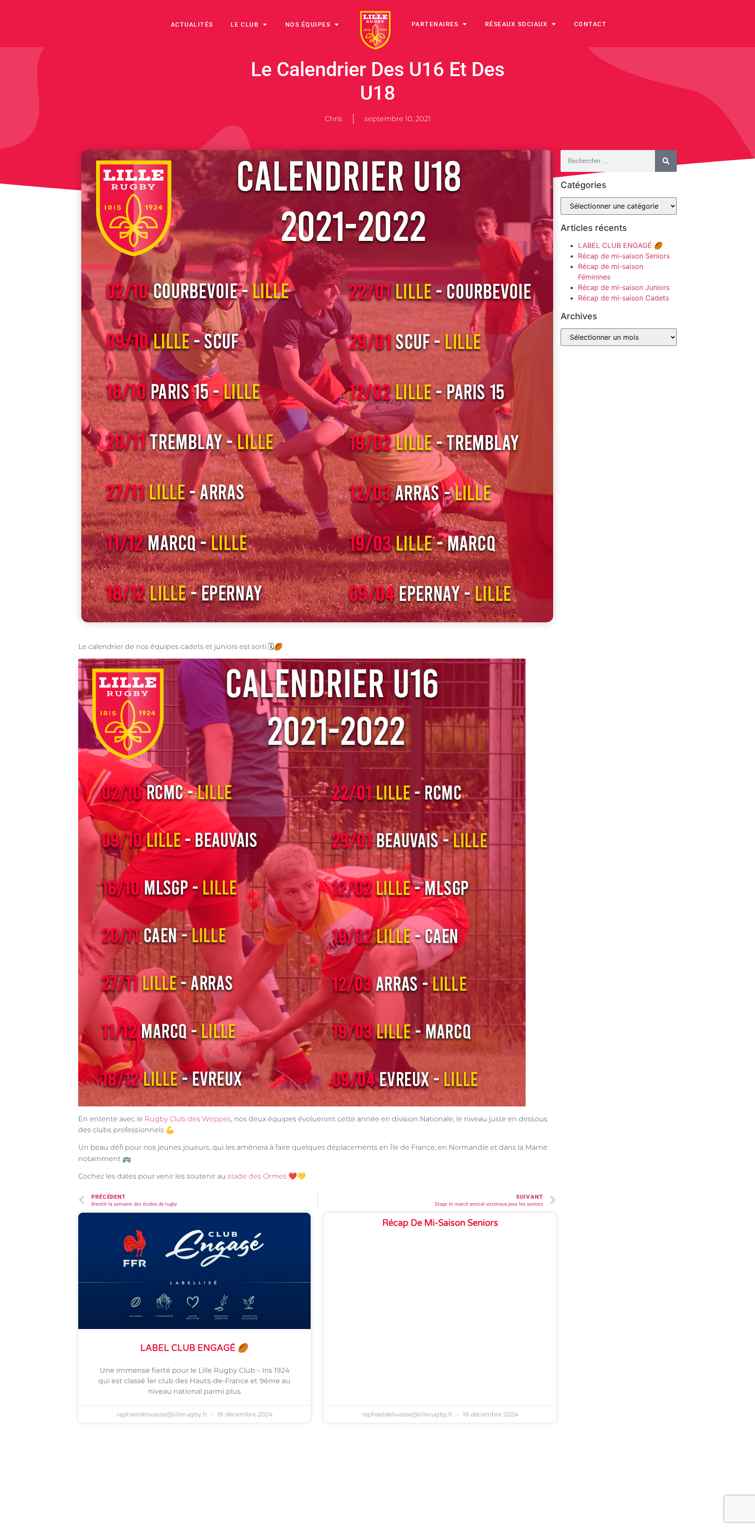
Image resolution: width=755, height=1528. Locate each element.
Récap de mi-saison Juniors (623, 287)
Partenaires (435, 24)
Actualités (192, 24)
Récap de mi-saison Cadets (623, 297)
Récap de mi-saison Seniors (440, 1223)
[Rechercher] (666, 161)
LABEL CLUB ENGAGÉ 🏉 (194, 1348)
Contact (590, 24)
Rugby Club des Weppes (188, 1119)
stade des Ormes (257, 1176)
